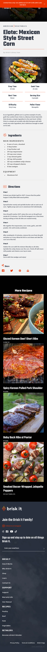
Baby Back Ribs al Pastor (17, 437)
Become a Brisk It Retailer (12, 635)
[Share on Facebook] (3, 270)
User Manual (7, 602)
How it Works (7, 564)
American (8, 26)
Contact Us (6, 583)
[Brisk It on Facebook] (7, 531)
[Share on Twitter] (11, 270)
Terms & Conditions (28, 643)
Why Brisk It (6, 568)
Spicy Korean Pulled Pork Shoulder (23, 388)
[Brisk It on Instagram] (2, 531)
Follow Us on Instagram (13, 526)
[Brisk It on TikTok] (16, 531)
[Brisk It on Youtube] (11, 531)
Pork (4, 621)
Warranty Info (7, 597)
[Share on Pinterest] (20, 271)
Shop (4, 573)
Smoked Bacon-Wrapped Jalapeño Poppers (23, 488)
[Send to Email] (28, 271)
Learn (4, 578)
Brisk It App (41, 643)
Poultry (5, 611)
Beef (4, 616)
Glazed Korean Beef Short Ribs (20, 338)
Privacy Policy (14, 643)
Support (5, 592)
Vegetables (21, 26)
